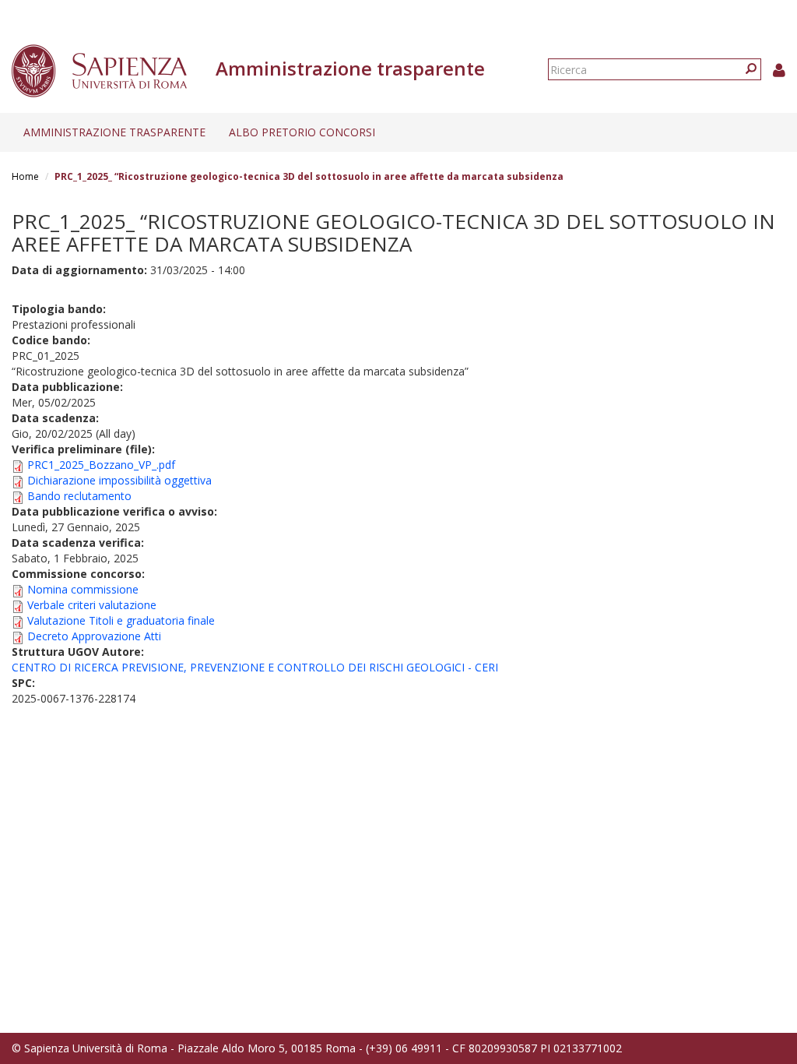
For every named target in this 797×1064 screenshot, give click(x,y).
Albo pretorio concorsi (302, 132)
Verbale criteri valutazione (91, 604)
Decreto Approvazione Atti (94, 636)
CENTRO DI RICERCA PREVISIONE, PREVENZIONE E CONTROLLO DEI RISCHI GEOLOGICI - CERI (255, 667)
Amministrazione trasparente (114, 132)
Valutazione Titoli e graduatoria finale (121, 620)
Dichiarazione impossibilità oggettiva (119, 480)
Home (25, 176)
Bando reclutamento (79, 495)
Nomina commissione (83, 589)
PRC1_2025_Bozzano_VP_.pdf (101, 464)
